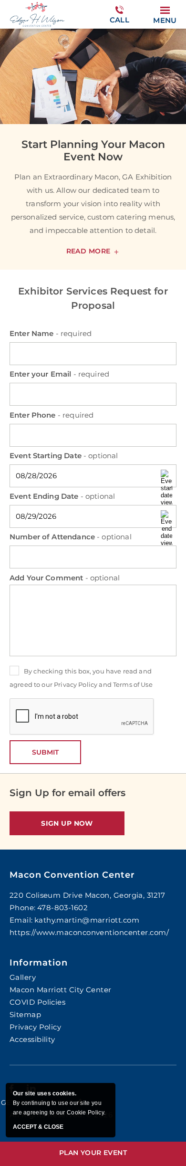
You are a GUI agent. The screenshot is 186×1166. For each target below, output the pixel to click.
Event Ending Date (62, 496)
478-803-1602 (119, 24)
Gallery (23, 977)
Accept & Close (38, 1127)
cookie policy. (86, 1112)
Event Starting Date (64, 455)
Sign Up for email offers (67, 792)
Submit (45, 752)
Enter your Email (59, 373)
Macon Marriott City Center (61, 989)
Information (39, 962)
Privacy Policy (75, 684)
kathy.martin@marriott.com (86, 919)
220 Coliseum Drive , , (87, 895)
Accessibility (32, 1039)
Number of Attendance (71, 536)
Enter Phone (51, 415)
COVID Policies (37, 1002)
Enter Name (51, 333)
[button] (67, 823)
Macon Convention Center (72, 875)
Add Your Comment (65, 577)
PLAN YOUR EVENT (93, 1152)
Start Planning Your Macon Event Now (93, 150)
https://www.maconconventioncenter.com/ (89, 932)
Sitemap (25, 1014)
